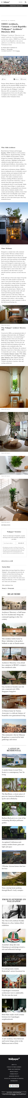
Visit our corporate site (17, 1092)
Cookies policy (14, 1074)
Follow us (17, 79)
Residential (12, 20)
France (19, 355)
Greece (23, 355)
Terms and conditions (14, 1069)
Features (18, 51)
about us (14, 1064)
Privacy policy (14, 1071)
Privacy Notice (20, 548)
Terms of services (18, 547)
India (2, 357)
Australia (6, 353)
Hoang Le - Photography (7, 49)
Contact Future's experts (14, 1067)
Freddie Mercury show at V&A (16, 5)
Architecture (4, 20)
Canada (17, 353)
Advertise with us (14, 1076)
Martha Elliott (6, 47)
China (24, 353)
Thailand (3, 359)
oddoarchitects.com (6, 561)
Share (5, 79)
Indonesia (7, 357)
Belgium (12, 353)
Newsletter (24, 79)
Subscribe (20, 2)
